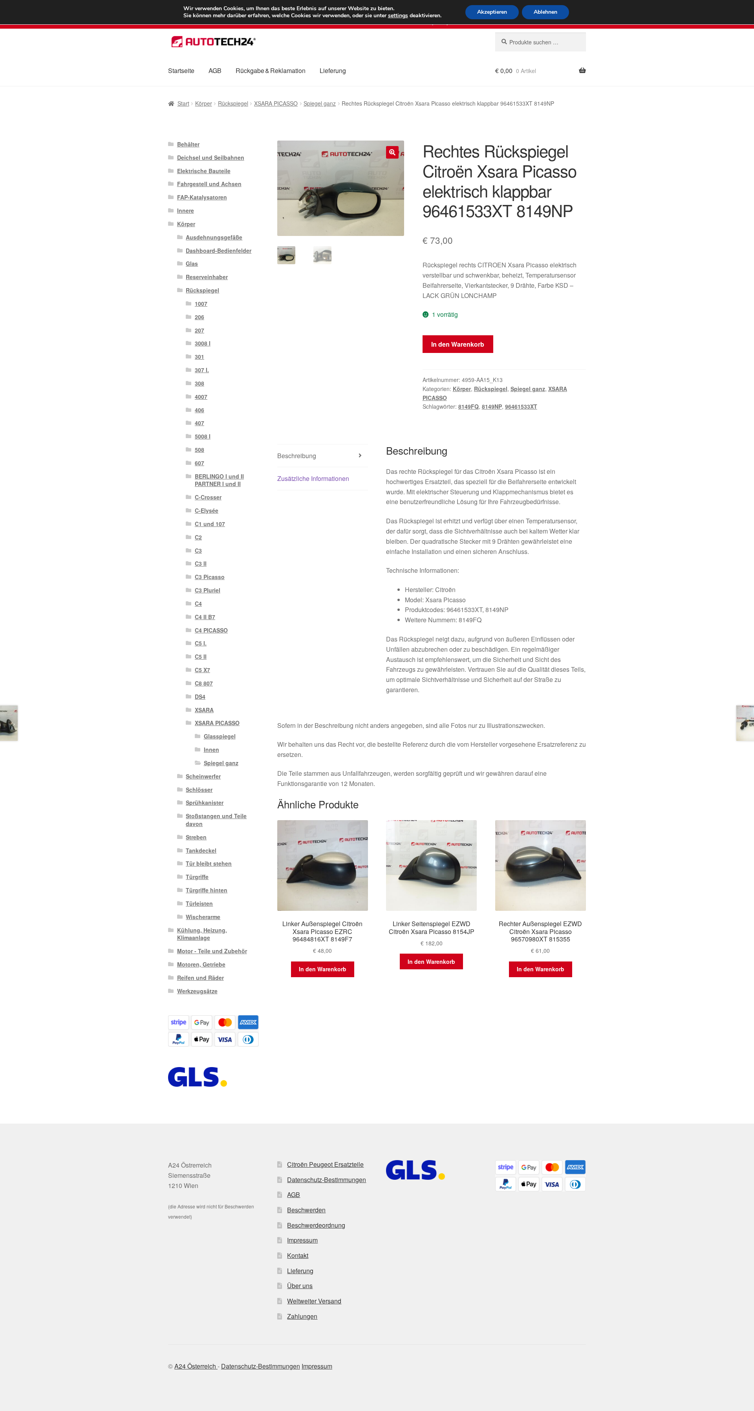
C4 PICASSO (211, 630)
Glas (192, 263)
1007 (201, 303)
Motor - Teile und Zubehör (212, 951)
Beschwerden (306, 1209)
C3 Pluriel (207, 590)
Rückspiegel (233, 103)
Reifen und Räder (200, 977)
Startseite (181, 70)
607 (199, 463)
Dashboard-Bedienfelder (218, 250)
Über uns (300, 1285)
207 (199, 330)
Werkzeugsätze (197, 991)
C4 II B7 (205, 617)
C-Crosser (208, 497)
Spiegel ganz (320, 103)
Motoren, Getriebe (201, 964)
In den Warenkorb (457, 344)
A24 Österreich (196, 1366)
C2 (198, 537)
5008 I (202, 436)
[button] (392, 152)
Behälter (188, 144)
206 (199, 317)
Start (183, 103)
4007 (201, 396)
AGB (215, 70)
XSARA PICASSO (276, 103)
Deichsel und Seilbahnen (210, 157)
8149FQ (468, 406)
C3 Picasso (210, 577)
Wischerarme (203, 917)
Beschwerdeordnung (316, 1225)
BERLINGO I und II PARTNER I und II (219, 480)
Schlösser (199, 789)
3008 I (202, 343)
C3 (198, 550)
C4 (198, 603)
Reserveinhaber (207, 277)
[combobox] (540, 42)
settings (398, 15)
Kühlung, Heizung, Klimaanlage (202, 934)
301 (199, 356)
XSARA (204, 710)
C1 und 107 (210, 524)
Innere (185, 210)
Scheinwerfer (203, 776)
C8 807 (204, 683)
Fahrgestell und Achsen (209, 184)
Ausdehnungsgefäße (214, 237)
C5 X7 (202, 670)
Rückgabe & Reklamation (271, 70)
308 (199, 383)
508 (199, 449)
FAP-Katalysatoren (202, 197)
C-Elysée (206, 510)
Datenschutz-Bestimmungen (326, 1179)
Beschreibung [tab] (296, 455)
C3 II (201, 563)
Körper (203, 103)
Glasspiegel (220, 736)
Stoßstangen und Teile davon (216, 820)
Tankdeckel (201, 850)
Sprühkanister (204, 802)
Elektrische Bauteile (204, 171)
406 (199, 410)
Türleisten (199, 903)
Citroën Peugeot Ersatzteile (325, 1164)
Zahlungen (302, 1316)
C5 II (201, 656)
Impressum (302, 1240)
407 (199, 423)
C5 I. (201, 643)
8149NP (492, 406)
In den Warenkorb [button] (322, 969)
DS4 (200, 696)
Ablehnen (545, 12)
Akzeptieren (492, 12)
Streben (196, 837)
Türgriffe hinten (206, 890)
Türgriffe (197, 877)
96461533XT (521, 406)
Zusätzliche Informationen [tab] (313, 478)
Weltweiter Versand (314, 1300)
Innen (211, 749)
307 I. (202, 370)
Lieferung (333, 70)
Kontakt (297, 1255)
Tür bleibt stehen (209, 863)
